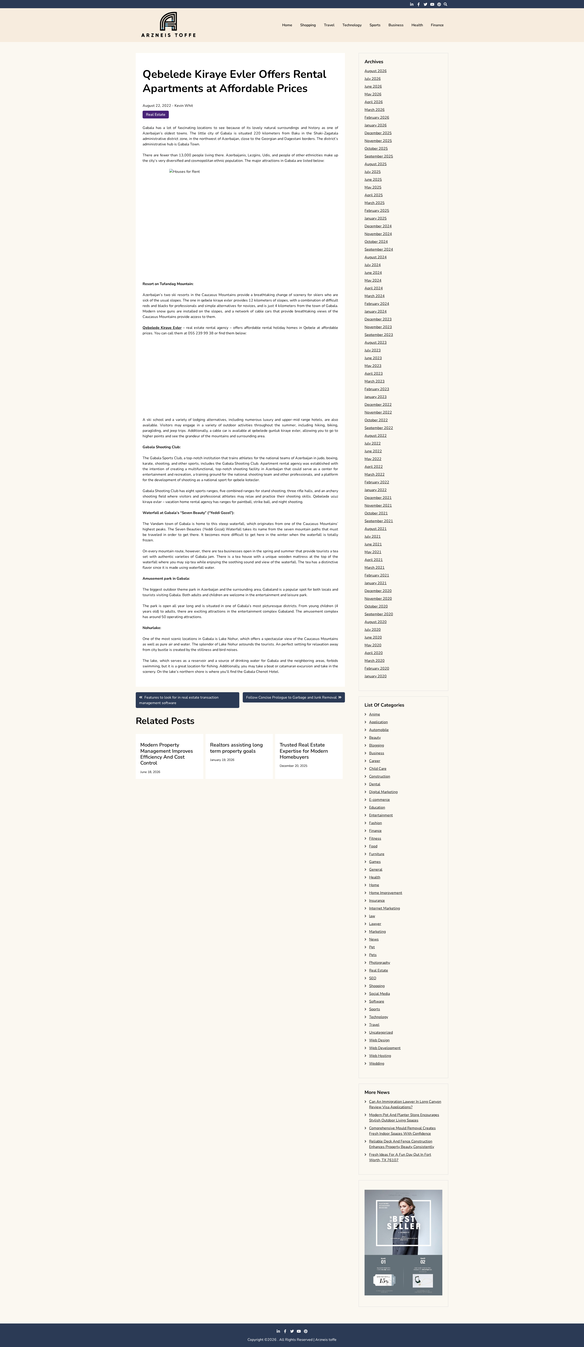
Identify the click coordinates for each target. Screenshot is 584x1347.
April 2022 (374, 466)
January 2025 (376, 218)
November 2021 (378, 505)
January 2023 (376, 396)
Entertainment (381, 815)
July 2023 (373, 350)
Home (287, 25)
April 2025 (374, 195)
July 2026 (373, 78)
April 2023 (374, 373)
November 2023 (378, 327)
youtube (432, 4)
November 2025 (378, 140)
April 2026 (374, 102)
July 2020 (373, 629)
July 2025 (373, 171)
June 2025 (373, 179)
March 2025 (375, 202)
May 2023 (373, 365)
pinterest (439, 4)
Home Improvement (385, 892)
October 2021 (376, 513)
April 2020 (374, 652)
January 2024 (376, 311)
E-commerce (379, 799)
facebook (418, 4)
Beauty (375, 737)
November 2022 (378, 412)
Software (376, 1001)
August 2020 (376, 621)
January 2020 (376, 676)
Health (417, 25)
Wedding (376, 1063)
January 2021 (376, 583)
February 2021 (377, 575)
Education (377, 807)
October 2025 (376, 148)
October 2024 (376, 241)
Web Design (379, 1040)
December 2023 (378, 319)
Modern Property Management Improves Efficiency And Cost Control (166, 754)
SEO (372, 978)
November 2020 (378, 598)
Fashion (375, 822)
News (374, 939)
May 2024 (373, 280)
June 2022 (373, 451)
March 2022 (375, 474)
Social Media (379, 993)
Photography (379, 962)
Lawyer (375, 923)
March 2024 (375, 296)
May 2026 (373, 94)
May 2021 (373, 552)
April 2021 (374, 559)
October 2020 (376, 606)
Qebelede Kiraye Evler (162, 327)
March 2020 (375, 660)
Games (375, 861)
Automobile (379, 729)
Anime (374, 714)
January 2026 (376, 125)
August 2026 (376, 70)
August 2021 (376, 528)
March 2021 (375, 567)
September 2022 (379, 427)
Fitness (375, 838)
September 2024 (379, 249)
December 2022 (378, 404)
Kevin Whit (184, 105)
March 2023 (375, 381)
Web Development (385, 1048)
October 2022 (376, 420)
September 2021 (379, 521)
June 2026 (373, 86)
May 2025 (373, 187)
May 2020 (373, 645)
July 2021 (373, 536)
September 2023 (379, 334)
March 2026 (375, 109)
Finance (437, 25)
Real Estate (155, 114)
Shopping (308, 25)
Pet (372, 947)
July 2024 (373, 264)
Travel (329, 25)
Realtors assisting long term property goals (236, 748)
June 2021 (373, 544)
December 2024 (378, 226)
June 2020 (373, 637)
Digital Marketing (383, 791)
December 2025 (378, 133)
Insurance (377, 900)
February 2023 (377, 389)
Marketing (377, 931)
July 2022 (373, 443)
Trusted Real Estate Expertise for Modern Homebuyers (304, 751)
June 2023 (373, 358)
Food (373, 846)
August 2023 (376, 342)
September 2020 (379, 614)
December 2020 (378, 590)
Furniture (376, 854)
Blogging (376, 745)
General (375, 869)
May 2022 (373, 458)
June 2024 (373, 272)
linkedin (411, 4)
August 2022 (376, 435)
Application (378, 722)
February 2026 (377, 117)
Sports (375, 25)
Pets (373, 954)
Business (396, 25)
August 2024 (376, 257)
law (372, 916)
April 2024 (374, 288)
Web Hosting (380, 1055)
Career (374, 760)
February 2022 (377, 482)
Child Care (377, 768)
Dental (374, 784)
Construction (379, 776)
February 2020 (377, 668)
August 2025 (376, 164)
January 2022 (376, 490)
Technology (352, 25)
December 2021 (378, 497)
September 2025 (379, 156)
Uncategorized (381, 1032)
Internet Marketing (384, 908)
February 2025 (377, 210)
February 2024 (377, 303)
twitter (425, 4)
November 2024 (378, 233)
